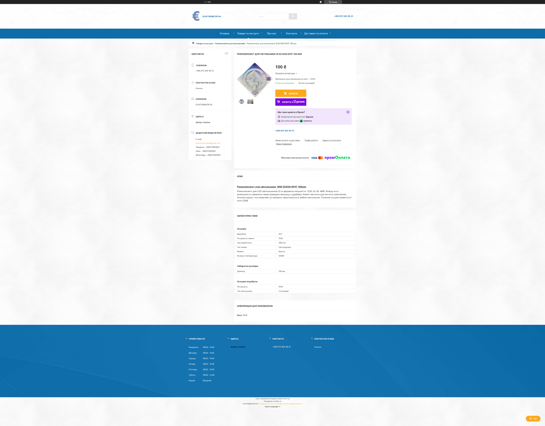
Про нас (271, 33)
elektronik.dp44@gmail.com (208, 143)
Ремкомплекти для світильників (230, 43)
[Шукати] (293, 16)
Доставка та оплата (316, 33)
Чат (535, 418)
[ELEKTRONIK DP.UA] (196, 20)
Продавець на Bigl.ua (272, 401)
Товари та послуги (248, 33)
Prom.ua (286, 398)
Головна (224, 33)
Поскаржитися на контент (268, 404)
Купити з (287, 102)
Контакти (291, 33)
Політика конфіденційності (291, 404)
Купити (293, 93)
